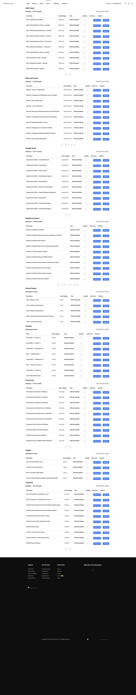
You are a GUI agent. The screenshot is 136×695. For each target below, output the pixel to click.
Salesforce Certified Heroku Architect (35, 240)
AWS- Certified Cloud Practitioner (34, 19)
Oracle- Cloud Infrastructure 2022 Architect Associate (40, 316)
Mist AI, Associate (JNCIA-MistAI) (35, 472)
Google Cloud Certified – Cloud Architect (36, 170)
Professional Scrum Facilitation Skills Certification (39, 440)
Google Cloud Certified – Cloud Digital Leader (37, 159)
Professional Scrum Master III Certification (37, 402)
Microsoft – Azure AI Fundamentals (35, 89)
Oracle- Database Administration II (35, 310)
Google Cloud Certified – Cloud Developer (36, 181)
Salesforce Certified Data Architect (35, 229)
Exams (41, 3)
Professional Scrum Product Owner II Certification (39, 413)
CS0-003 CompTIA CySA (32, 526)
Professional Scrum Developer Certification (37, 424)
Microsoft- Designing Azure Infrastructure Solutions (39, 127)
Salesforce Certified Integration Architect (36, 251)
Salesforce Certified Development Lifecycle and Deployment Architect (44, 235)
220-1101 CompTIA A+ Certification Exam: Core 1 (38, 499)
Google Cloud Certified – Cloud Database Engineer (39, 176)
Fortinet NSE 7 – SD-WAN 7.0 (33, 370)
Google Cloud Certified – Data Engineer (36, 197)
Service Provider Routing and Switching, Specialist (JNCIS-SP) (42, 478)
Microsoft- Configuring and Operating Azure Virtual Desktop (41, 117)
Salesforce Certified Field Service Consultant (37, 278)
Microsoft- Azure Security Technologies (36, 138)
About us (34, 3)
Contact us (64, 3)
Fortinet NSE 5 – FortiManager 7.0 (35, 359)
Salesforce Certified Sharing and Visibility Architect (39, 257)
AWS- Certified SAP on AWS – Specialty (36, 57)
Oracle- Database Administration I (34, 305)
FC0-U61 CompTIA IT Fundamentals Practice (37, 537)
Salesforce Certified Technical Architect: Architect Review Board (42, 262)
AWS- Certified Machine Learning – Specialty (37, 52)
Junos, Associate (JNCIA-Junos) (34, 461)
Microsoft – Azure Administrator (34, 106)
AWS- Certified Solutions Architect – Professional (38, 41)
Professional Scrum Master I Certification (36, 391)
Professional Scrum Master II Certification (37, 397)
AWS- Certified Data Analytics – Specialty (36, 63)
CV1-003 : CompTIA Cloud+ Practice (35, 532)
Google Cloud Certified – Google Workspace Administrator (41, 192)
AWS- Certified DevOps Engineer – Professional (38, 47)
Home (28, 3)
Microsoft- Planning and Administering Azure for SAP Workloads (42, 111)
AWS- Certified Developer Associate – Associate (38, 36)
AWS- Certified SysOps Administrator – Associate (38, 30)
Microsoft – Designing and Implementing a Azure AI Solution (41, 95)
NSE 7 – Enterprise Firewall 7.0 (34, 365)
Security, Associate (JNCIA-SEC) (34, 467)
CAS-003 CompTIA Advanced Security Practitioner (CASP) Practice (43, 505)
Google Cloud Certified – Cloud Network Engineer (38, 208)
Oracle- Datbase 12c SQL (32, 300)
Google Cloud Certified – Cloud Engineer (36, 165)
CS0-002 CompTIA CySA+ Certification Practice (38, 521)
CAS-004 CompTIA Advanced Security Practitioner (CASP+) (41, 510)
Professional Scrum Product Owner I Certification (38, 408)
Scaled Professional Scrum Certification (36, 435)
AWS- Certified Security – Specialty (35, 68)
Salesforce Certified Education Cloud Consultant (38, 267)
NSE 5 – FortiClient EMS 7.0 (33, 354)
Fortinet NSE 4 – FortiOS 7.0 (33, 337)
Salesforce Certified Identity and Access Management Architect (42, 246)
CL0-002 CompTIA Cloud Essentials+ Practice (37, 516)
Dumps (48, 3)
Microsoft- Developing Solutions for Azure (37, 122)
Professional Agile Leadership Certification (37, 429)
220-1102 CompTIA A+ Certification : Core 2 (37, 494)
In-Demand (56, 3)
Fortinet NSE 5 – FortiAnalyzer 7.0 (35, 348)
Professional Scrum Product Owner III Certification (39, 419)
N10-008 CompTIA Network (33, 543)
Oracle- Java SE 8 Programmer (34, 321)
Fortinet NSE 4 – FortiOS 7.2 (33, 343)
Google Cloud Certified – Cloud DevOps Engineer (38, 203)
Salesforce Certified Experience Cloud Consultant (38, 273)
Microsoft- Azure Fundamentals (34, 100)
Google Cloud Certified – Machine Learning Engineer (39, 187)
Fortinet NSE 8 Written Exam (33, 375)
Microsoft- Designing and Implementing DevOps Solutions (41, 133)
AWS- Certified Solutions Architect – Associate (38, 25)
